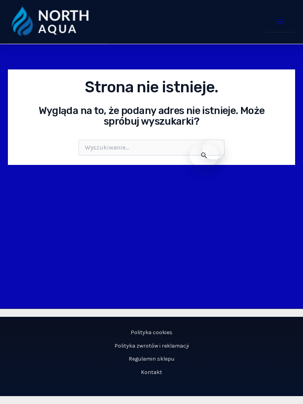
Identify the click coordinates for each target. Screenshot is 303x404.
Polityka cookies (151, 332)
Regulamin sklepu (151, 358)
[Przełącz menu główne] (280, 21)
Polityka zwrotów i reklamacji (151, 345)
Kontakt (151, 372)
